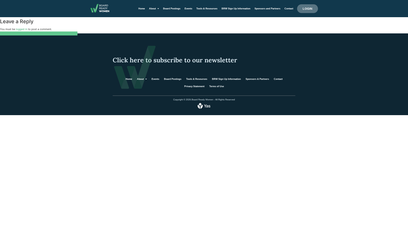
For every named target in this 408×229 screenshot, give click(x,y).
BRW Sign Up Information (236, 8)
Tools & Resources (206, 8)
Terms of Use (216, 86)
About (152, 8)
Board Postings (171, 8)
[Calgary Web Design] (204, 105)
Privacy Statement (194, 86)
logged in (21, 29)
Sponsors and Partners (267, 8)
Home (141, 8)
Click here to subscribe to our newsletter (175, 60)
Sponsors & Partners (257, 79)
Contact (288, 8)
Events (188, 8)
